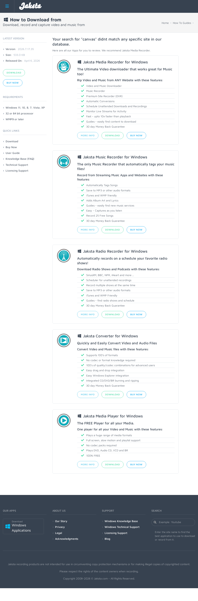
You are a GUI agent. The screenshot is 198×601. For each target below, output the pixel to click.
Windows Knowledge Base (121, 521)
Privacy (60, 526)
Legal (58, 533)
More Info (88, 135)
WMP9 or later (15, 119)
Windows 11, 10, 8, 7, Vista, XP (25, 107)
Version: (11, 49)
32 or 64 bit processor (19, 113)
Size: (9, 54)
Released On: (14, 60)
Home (165, 22)
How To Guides (182, 22)
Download (112, 135)
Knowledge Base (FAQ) (20, 158)
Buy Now (136, 135)
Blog (107, 538)
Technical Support (17, 164)
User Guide (13, 153)
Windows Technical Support (122, 526)
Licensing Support (17, 170)
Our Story (61, 521)
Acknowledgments (66, 538)
